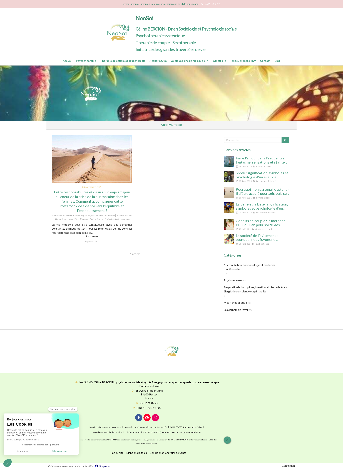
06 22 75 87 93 (149, 402)
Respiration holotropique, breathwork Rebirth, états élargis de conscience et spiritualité (255, 289)
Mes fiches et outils (235, 302)
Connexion (288, 465)
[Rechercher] (285, 140)
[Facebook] (138, 417)
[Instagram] (155, 417)
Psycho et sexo (233, 280)
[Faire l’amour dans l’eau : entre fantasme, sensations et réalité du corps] (229, 161)
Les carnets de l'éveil (236, 309)
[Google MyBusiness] (147, 417)
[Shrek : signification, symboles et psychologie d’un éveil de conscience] (229, 176)
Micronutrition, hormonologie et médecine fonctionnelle (249, 267)
